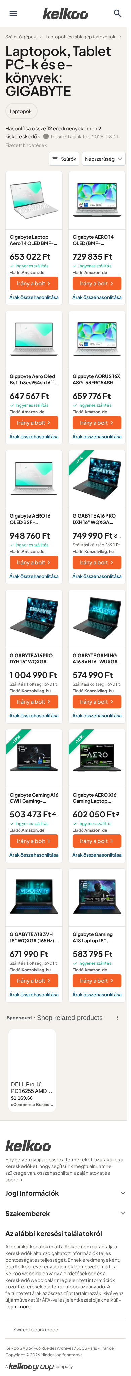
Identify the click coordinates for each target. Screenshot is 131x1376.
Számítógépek (20, 36)
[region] (65, 111)
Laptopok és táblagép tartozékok (80, 36)
